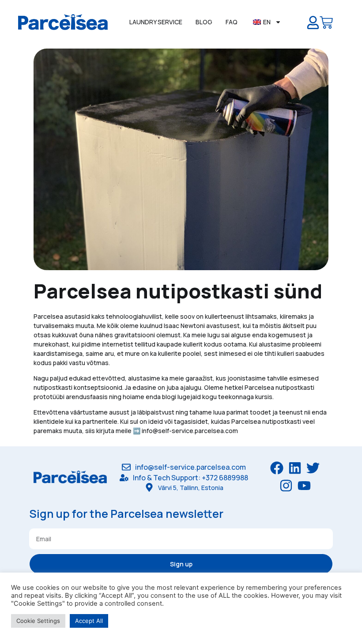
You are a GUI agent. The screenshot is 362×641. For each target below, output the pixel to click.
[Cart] (326, 24)
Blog (204, 22)
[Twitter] (313, 468)
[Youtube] (304, 485)
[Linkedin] (295, 468)
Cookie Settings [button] (38, 620)
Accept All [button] (89, 620)
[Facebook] (276, 468)
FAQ (232, 22)
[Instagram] (286, 485)
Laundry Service (155, 22)
